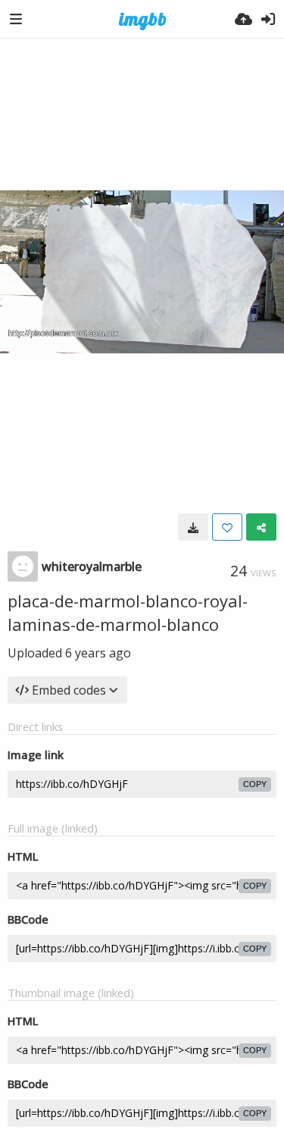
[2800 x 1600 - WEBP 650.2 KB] (193, 527)
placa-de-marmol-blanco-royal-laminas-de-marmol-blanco (128, 612)
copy (255, 784)
